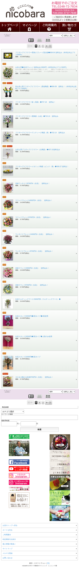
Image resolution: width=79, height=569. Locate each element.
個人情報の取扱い (9, 544)
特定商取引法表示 (9, 539)
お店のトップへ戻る (10, 525)
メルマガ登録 (7, 553)
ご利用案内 (7, 535)
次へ (47, 46)
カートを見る (7, 530)
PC (48, 563)
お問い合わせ (7, 558)
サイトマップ (7, 548)
